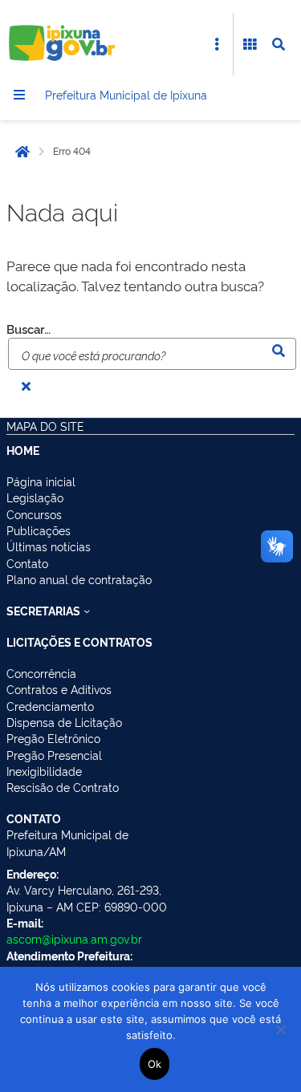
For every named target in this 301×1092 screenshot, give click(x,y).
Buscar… (28, 329)
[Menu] (19, 95)
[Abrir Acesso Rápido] (217, 44)
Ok (155, 1063)
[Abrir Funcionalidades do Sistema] (249, 44)
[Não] (281, 1029)
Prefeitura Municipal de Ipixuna (126, 94)
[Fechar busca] (26, 386)
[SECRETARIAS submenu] (86, 610)
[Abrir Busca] (278, 44)
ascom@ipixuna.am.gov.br (74, 938)
